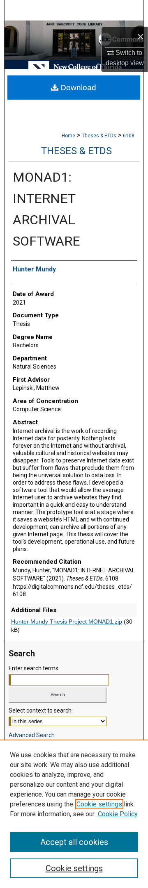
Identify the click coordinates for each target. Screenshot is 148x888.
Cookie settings (99, 804)
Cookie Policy (118, 814)
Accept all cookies (74, 842)
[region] (74, 814)
